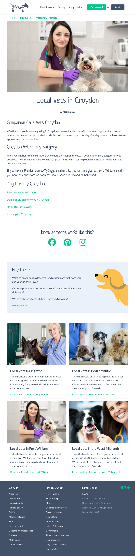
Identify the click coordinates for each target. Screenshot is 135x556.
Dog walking (52, 549)
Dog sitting (51, 516)
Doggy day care (54, 512)
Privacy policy (16, 507)
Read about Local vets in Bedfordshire (91, 394)
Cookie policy (16, 544)
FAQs (85, 493)
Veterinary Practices (46, 17)
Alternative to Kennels (57, 535)
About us (13, 493)
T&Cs (12, 512)
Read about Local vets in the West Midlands (94, 472)
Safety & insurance (55, 526)
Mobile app (14, 539)
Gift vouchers (16, 498)
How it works (19, 305)
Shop (11, 521)
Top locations (53, 521)
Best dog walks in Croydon (22, 192)
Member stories (17, 516)
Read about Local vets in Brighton (27, 394)
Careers (13, 535)
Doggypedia (26, 17)
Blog (48, 503)
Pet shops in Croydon (19, 214)
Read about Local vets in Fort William (29, 472)
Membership (52, 498)
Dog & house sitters (56, 544)
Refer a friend (16, 526)
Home (14, 17)
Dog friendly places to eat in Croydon (28, 199)
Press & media (16, 503)
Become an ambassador (21, 530)
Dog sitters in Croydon (19, 206)
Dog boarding (53, 539)
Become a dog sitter (56, 507)
